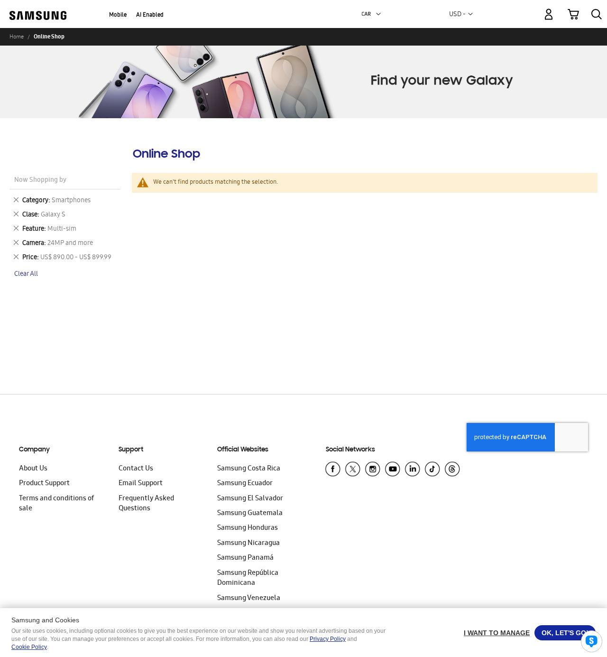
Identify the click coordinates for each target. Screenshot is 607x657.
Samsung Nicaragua (248, 543)
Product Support (44, 483)
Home (16, 36)
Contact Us (136, 469)
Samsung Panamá (245, 558)
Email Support (141, 483)
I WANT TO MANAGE (497, 633)
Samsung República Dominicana (247, 578)
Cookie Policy (29, 647)
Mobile (118, 15)
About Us (33, 469)
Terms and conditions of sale (56, 504)
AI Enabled (150, 15)
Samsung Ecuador (245, 483)
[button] (378, 14)
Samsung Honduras (247, 528)
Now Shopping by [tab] (40, 180)
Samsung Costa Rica (248, 469)
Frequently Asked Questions (146, 504)
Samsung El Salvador (250, 499)
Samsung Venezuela (248, 598)
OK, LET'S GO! (565, 633)
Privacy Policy (328, 639)
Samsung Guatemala (250, 513)
